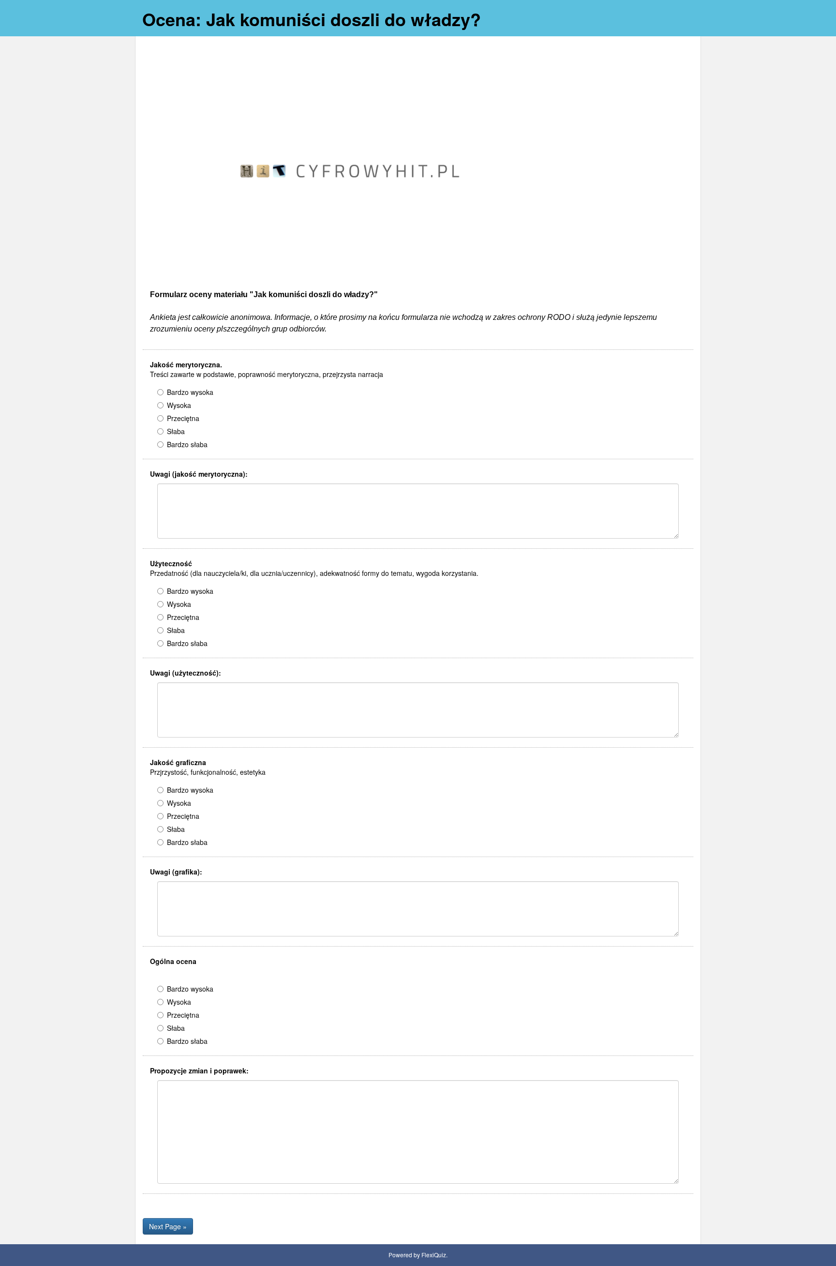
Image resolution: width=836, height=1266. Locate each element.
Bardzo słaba (187, 444)
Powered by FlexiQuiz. (418, 1255)
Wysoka (179, 405)
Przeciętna (183, 418)
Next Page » (168, 1226)
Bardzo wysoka (190, 392)
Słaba (176, 431)
